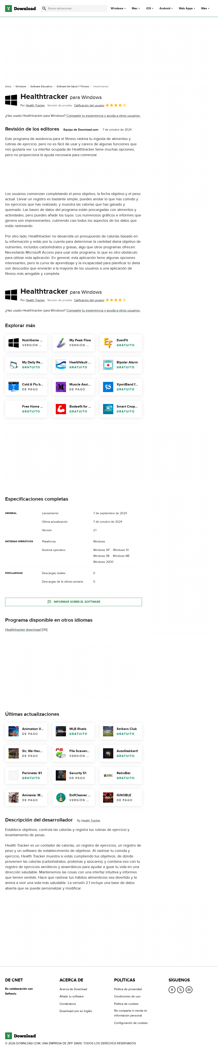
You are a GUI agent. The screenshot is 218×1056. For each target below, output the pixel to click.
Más (204, 8)
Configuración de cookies (131, 1023)
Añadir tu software (72, 996)
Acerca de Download (73, 989)
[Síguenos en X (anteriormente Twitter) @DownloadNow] (180, 989)
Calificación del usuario (89, 105)
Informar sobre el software (77, 602)
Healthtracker (61, 96)
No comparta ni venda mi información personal (130, 1013)
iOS (148, 8)
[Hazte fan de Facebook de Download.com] (172, 989)
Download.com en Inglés (76, 1011)
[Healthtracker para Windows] (11, 100)
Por (32, 105)
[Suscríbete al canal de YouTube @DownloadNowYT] (189, 989)
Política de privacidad (128, 989)
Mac (135, 8)
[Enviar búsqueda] (44, 8)
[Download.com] (20, 8)
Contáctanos (68, 1004)
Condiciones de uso (127, 996)
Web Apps (186, 8)
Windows (117, 8)
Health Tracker (90, 820)
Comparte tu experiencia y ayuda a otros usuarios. (103, 116)
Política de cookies (126, 1004)
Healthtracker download (23, 630)
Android (164, 8)
